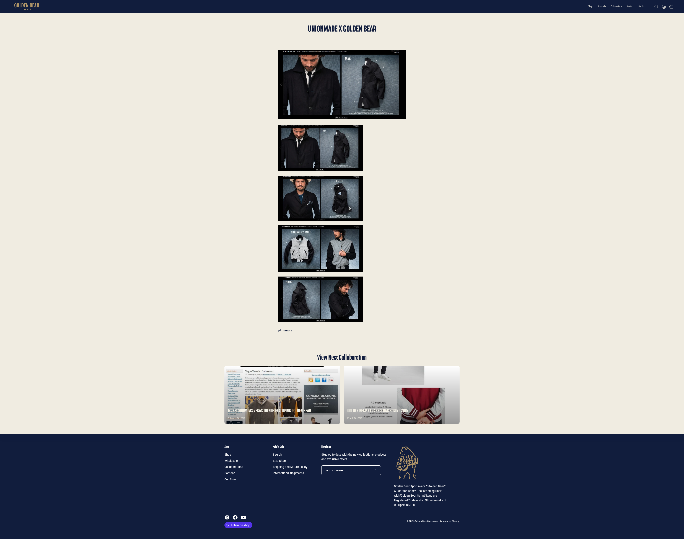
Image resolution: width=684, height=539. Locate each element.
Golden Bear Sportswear (427, 521)
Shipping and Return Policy (290, 467)
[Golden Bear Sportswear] (27, 7)
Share (287, 330)
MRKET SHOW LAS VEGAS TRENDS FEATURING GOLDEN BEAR (269, 411)
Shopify (455, 521)
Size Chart (279, 461)
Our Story (230, 479)
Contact (229, 473)
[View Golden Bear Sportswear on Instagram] (227, 517)
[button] (590, 6)
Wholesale (231, 461)
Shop (226, 446)
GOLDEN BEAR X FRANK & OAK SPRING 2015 (377, 411)
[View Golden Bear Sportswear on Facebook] (235, 517)
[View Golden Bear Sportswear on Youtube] (243, 517)
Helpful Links (278, 446)
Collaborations (233, 467)
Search (277, 454)
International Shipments (288, 473)
